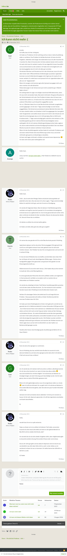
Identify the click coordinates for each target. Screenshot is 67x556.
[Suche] (63, 11)
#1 (63, 46)
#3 (63, 236)
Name (21, 484)
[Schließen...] (63, 19)
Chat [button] (63, 554)
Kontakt (20, 550)
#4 (63, 342)
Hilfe (17, 11)
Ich (39, 505)
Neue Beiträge (6, 14)
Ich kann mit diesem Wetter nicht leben (21, 517)
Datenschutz (41, 550)
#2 (63, 190)
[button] (21, 471)
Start (60, 550)
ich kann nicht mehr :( (35, 155)
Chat (11, 11)
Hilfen (56, 550)
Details (59, 523)
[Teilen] (61, 46)
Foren (5, 11)
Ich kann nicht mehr (15, 511)
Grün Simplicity (7, 550)
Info (23, 11)
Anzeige (10, 159)
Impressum (49, 550)
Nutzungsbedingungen (30, 550)
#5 (63, 365)
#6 (63, 414)
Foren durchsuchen (17, 14)
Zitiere (62, 143)
